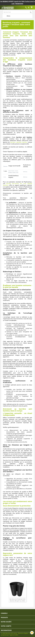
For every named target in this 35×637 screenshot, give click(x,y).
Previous (2, 592)
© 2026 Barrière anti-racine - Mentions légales (14, 633)
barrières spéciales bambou (18, 142)
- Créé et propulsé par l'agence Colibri (17, 634)
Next (33, 592)
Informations (6, 630)
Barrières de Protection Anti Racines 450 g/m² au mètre (17, 600)
